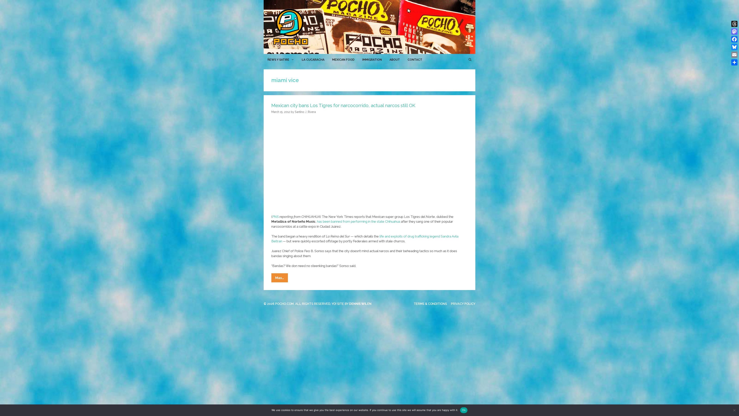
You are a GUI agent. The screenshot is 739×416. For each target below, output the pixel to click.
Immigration (372, 59)
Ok (464, 410)
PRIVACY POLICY (463, 304)
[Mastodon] (734, 31)
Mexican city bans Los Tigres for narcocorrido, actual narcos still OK (343, 105)
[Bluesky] (734, 47)
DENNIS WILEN (360, 304)
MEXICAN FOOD (343, 59)
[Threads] (734, 24)
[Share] (734, 62)
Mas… (281, 279)
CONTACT (415, 59)
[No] (734, 410)
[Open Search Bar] (470, 59)
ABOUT (395, 59)
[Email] (734, 55)
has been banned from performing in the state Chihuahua (358, 221)
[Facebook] (734, 39)
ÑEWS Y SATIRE (278, 59)
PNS (275, 217)
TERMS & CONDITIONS (430, 304)
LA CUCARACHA (313, 59)
